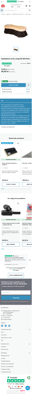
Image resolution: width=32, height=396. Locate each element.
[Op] (5, 76)
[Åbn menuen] (2, 10)
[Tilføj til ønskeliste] (29, 85)
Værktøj (9, 14)
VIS (27, 89)
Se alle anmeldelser (15, 275)
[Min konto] (26, 6)
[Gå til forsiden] (4, 6)
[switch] (15, 7)
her (27, 301)
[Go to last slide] (1, 2)
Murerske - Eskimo (27, 163)
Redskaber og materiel (18, 14)
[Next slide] (30, 2)
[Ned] (5, 78)
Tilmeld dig (16, 298)
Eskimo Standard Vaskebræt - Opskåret (9, 164)
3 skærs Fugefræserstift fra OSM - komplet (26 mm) (10, 224)
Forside (3, 14)
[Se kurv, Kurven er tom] (30, 6)
